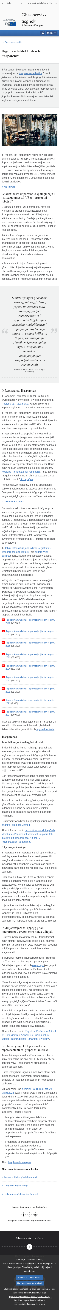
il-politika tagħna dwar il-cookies (28, 1300)
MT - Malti (6, 3)
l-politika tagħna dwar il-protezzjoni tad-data (29, 1296)
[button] (51, 33)
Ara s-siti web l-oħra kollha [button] (40, 3)
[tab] (29, 1238)
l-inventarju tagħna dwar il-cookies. (29, 1304)
